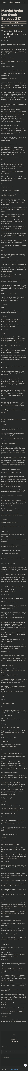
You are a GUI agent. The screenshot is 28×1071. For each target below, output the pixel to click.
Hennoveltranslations (11, 2)
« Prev (11, 1069)
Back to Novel (13, 22)
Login (25, 1046)
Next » (16, 1069)
